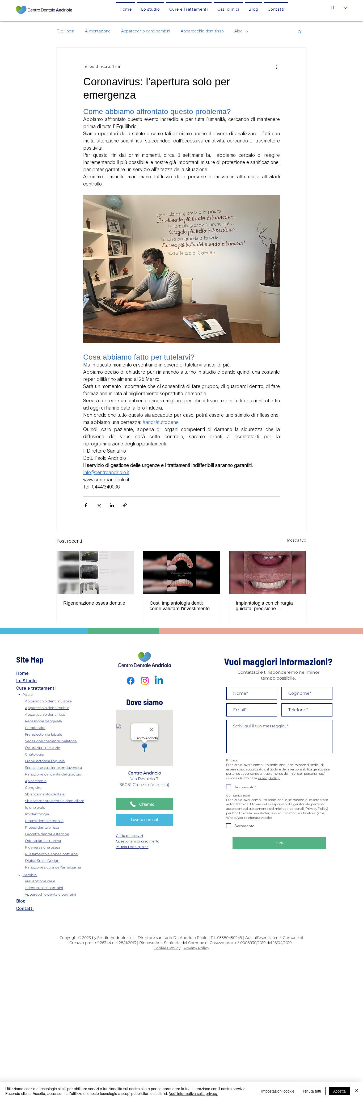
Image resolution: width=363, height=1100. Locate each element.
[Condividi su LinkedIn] (111, 505)
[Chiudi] (356, 1091)
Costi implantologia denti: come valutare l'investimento (180, 605)
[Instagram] (145, 681)
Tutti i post (65, 31)
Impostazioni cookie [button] (277, 1091)
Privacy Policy (316, 809)
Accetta (339, 1091)
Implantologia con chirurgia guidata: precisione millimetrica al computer (264, 606)
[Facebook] (130, 681)
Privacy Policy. (269, 778)
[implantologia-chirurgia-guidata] (267, 572)
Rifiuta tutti (312, 1091)
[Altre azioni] (276, 67)
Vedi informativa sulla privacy (193, 1093)
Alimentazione (98, 31)
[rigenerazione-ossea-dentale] (95, 572)
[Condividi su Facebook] (85, 505)
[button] (189, 9)
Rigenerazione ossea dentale (94, 603)
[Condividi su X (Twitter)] (98, 505)
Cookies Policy (167, 948)
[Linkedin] (159, 681)
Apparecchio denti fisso (202, 31)
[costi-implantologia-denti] (181, 572)
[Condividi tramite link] (124, 505)
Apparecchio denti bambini (145, 31)
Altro (238, 31)
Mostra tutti (296, 541)
